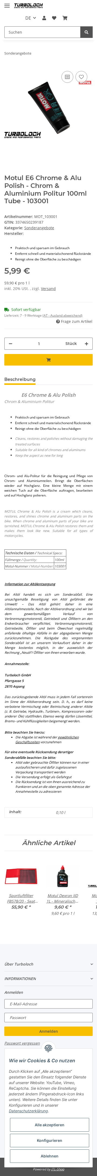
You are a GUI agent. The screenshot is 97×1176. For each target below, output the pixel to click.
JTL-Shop (57, 1169)
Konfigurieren (49, 1140)
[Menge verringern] (10, 343)
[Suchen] (86, 32)
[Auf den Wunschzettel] (81, 77)
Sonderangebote (39, 227)
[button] (44, 18)
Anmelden (48, 1031)
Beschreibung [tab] (20, 379)
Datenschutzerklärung (28, 1111)
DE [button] (28, 18)
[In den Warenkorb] (48, 360)
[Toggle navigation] (7, 3)
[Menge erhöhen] (86, 343)
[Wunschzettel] (54, 18)
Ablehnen (49, 1156)
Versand (48, 288)
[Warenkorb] (64, 18)
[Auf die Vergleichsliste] (67, 77)
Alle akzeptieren (49, 1125)
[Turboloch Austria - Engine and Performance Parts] (28, 6)
